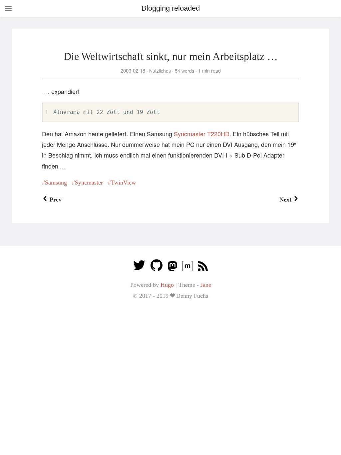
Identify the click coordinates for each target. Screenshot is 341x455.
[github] (157, 267)
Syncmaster (89, 182)
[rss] (203, 267)
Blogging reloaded (171, 8)
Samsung (56, 182)
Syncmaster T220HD (201, 133)
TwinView (123, 182)
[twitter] (139, 267)
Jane (205, 284)
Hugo (167, 284)
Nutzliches (160, 70)
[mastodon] (172, 267)
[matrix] (187, 267)
